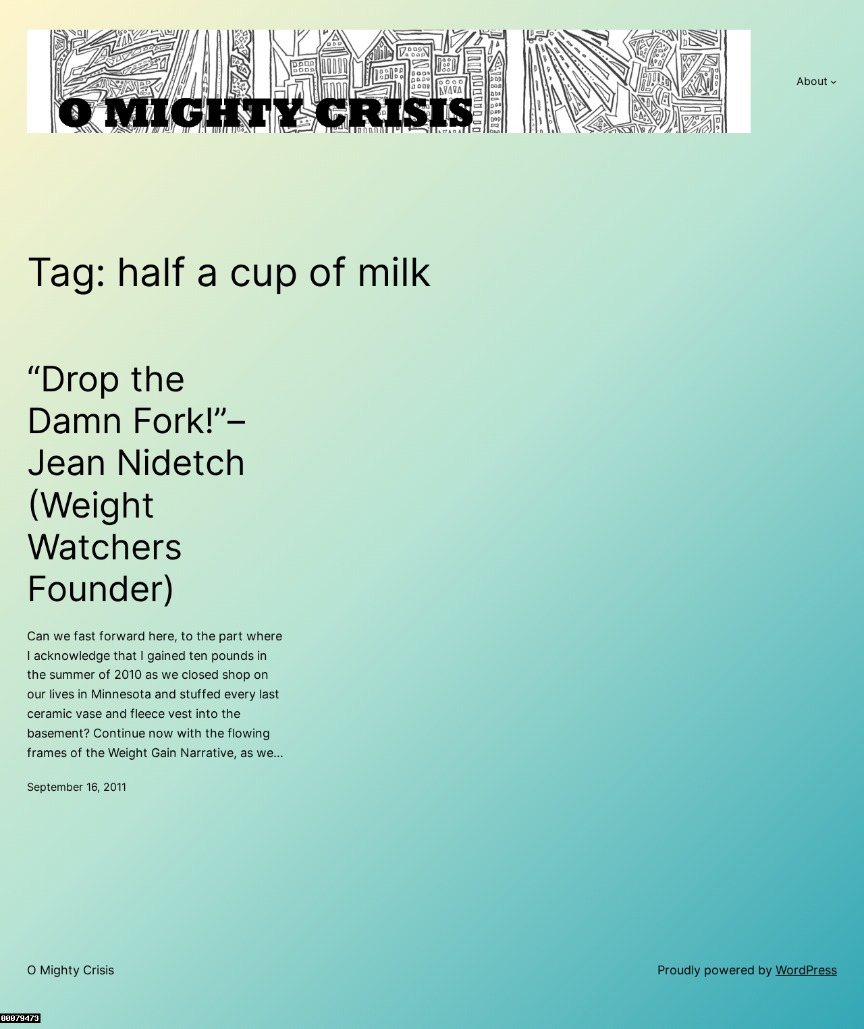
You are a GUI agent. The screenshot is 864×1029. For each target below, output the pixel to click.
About (812, 81)
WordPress (806, 970)
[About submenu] (833, 81)
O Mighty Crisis (70, 970)
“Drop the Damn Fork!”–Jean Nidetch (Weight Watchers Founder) (136, 484)
